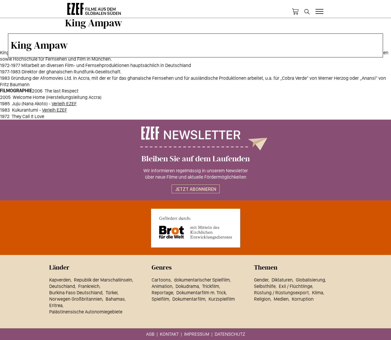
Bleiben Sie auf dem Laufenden (196, 159)
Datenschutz (230, 334)
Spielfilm (160, 299)
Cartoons (161, 280)
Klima (317, 292)
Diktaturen (282, 280)
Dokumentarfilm (188, 299)
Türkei (112, 292)
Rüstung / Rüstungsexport (281, 292)
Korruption (303, 299)
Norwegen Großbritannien (75, 299)
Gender (261, 280)
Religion (262, 299)
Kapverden (60, 280)
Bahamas (115, 299)
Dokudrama (187, 286)
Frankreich (88, 286)
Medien (281, 299)
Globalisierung (310, 280)
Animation (162, 286)
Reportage (162, 292)
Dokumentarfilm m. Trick (201, 292)
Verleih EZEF (64, 103)
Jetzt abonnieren (195, 189)
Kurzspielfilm (222, 299)
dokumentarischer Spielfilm (202, 280)
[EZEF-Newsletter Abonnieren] (195, 138)
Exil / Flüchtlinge (295, 286)
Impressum (196, 334)
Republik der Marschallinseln (103, 280)
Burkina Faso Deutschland (75, 292)
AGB (150, 334)
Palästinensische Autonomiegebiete (85, 311)
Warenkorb (295, 12)
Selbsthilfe (265, 286)
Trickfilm (210, 286)
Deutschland (62, 286)
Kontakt (169, 334)
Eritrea (56, 305)
